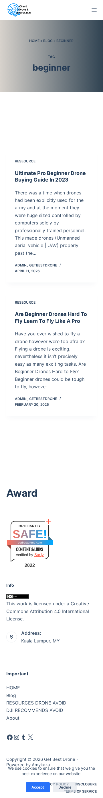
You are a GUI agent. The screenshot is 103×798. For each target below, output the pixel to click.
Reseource (25, 161)
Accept (37, 787)
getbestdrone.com (30, 542)
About (12, 718)
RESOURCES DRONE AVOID (36, 703)
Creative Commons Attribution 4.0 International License (47, 611)
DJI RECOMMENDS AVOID (34, 710)
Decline (65, 787)
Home (34, 41)
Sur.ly (39, 555)
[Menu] (94, 10)
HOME (13, 687)
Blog (48, 41)
